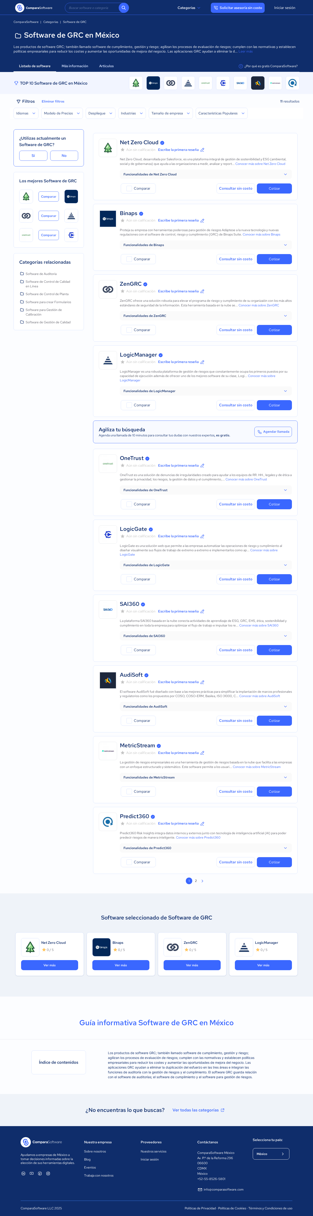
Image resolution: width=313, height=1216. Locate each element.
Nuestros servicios (153, 1151)
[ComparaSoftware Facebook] (40, 1173)
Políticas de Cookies (232, 1208)
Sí (33, 155)
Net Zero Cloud (139, 142)
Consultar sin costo (236, 188)
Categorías (186, 8)
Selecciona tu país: (268, 1140)
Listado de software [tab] (35, 66)
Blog (87, 1159)
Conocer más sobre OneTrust (246, 479)
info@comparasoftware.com (224, 1189)
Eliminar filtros (53, 101)
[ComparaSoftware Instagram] (48, 1173)
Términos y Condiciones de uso (270, 1208)
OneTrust (132, 458)
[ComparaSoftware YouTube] (31, 1173)
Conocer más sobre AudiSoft (259, 696)
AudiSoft (131, 674)
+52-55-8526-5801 (211, 1179)
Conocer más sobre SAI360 (258, 625)
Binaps (128, 213)
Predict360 (134, 816)
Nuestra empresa (98, 1142)
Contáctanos (207, 1142)
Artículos (106, 66)
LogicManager (138, 354)
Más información (75, 66)
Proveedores (151, 1142)
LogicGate (133, 528)
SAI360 (129, 603)
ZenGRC (131, 283)
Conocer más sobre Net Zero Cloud (260, 164)
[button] (206, 174)
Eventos (90, 1167)
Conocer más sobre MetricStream (257, 767)
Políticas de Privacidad (200, 1208)
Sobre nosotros (95, 1151)
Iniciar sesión (284, 7)
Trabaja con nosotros (98, 1175)
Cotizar (274, 188)
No (64, 155)
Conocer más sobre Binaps (261, 234)
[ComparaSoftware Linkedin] (23, 1173)
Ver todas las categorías (196, 1110)
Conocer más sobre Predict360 (198, 837)
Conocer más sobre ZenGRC (259, 305)
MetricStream (137, 745)
